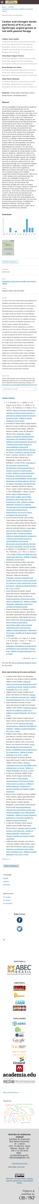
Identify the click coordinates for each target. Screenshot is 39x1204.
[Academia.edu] (19, 1076)
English (5, 878)
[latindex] (19, 990)
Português (6, 885)
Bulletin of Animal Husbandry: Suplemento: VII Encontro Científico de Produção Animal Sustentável (21, 633)
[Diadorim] (20, 998)
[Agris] (19, 1025)
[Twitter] (19, 929)
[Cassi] (19, 1004)
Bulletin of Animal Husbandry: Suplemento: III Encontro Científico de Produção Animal (21, 604)
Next (33, 658)
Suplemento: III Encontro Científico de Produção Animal (17, 10)
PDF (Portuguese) (11, 262)
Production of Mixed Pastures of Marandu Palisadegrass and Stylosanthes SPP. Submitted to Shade (20, 436)
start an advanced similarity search (24, 663)
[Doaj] (19, 1049)
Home (4, 7)
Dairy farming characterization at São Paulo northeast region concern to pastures (20, 781)
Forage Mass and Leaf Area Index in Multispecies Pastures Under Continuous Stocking (20, 530)
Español (6, 881)
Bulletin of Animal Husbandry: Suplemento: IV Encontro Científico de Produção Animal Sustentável (21, 817)
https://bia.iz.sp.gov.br (19, 1163)
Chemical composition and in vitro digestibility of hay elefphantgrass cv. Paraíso (21, 765)
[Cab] (20, 1032)
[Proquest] (19, 1036)
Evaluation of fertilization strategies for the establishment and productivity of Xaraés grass (21, 648)
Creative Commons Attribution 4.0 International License (19, 1180)
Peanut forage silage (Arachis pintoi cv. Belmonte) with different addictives (21, 726)
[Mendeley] (19, 1071)
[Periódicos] (19, 1010)
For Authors (7, 900)
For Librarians (7, 903)
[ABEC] (20, 975)
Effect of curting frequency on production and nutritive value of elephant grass (20, 849)
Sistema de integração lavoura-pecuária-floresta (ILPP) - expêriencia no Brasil (21, 684)
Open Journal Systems (11, 1092)
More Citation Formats (11, 389)
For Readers (7, 897)
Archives (11, 7)
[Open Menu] (2, 2)
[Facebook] (19, 920)
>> (9, 859)
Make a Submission (11, 866)
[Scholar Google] (19, 1043)
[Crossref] (19, 1063)
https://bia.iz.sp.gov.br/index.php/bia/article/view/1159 (19, 385)
